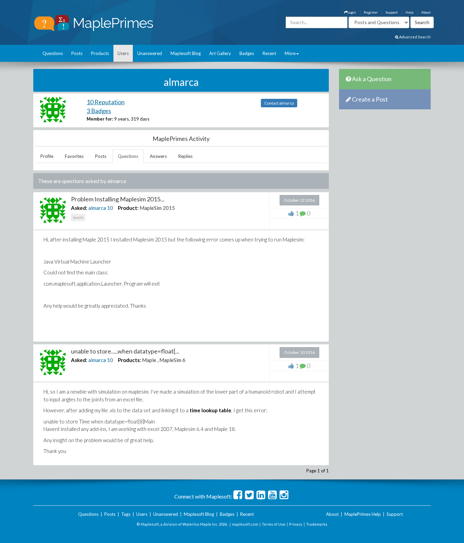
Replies (185, 156)
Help (409, 12)
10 (110, 208)
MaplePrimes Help (362, 514)
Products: (129, 360)
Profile (46, 156)
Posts (77, 53)
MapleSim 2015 (157, 208)
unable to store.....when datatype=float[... (125, 351)
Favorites (74, 156)
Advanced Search (414, 37)
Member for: (100, 119)
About (426, 12)
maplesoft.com (245, 524)
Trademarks (316, 524)
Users (123, 53)
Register (371, 12)
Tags (125, 514)
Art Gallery (220, 53)
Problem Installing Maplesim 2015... (117, 199)
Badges (246, 53)
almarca (97, 208)
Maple (149, 360)
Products (100, 53)
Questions (52, 53)
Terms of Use (273, 524)
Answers (158, 156)
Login (351, 12)
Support (392, 12)
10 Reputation (106, 102)
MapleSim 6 (172, 360)
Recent (269, 53)
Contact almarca (279, 103)
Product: (128, 208)
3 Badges (99, 110)
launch (78, 217)
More (290, 53)
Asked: (79, 208)
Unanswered (149, 53)
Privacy (295, 524)
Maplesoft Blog (186, 53)
